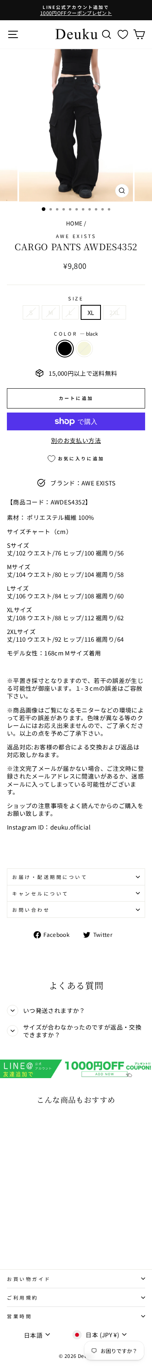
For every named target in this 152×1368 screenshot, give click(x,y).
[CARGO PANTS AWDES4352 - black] (12, 1232)
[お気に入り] (122, 34)
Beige (84, 348)
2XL (114, 312)
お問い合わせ (31, 909)
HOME (74, 223)
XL (91, 312)
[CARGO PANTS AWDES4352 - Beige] (21, 1232)
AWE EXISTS (76, 235)
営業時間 (19, 1316)
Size (75, 298)
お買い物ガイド (29, 1278)
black (65, 348)
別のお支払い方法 (76, 440)
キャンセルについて (40, 893)
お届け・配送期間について (50, 876)
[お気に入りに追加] (16, 1125)
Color (76, 333)
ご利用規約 (23, 1297)
